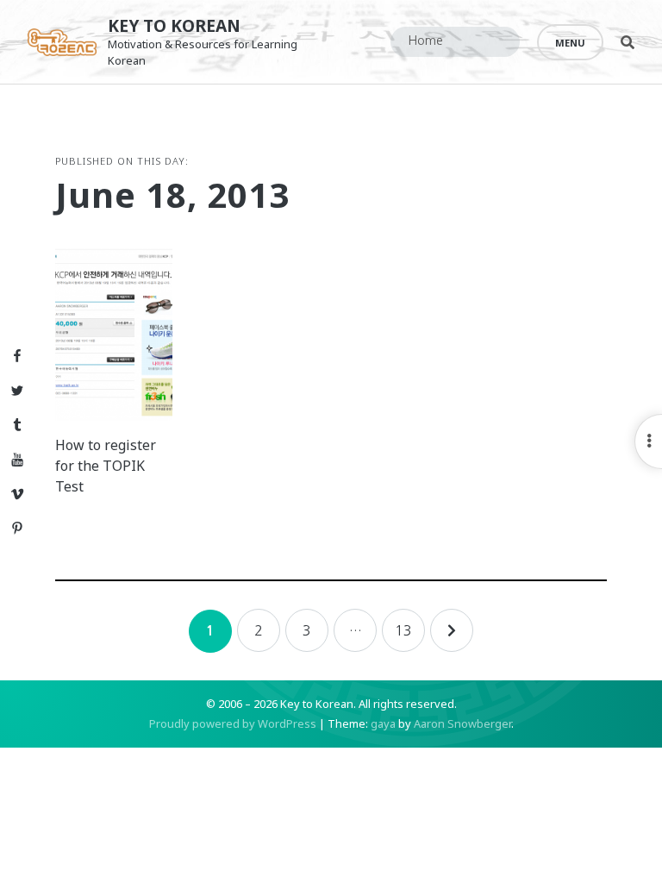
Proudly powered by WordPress (232, 723)
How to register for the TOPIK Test (105, 465)
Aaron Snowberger (462, 723)
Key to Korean (174, 25)
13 (403, 630)
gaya (383, 723)
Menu (570, 42)
